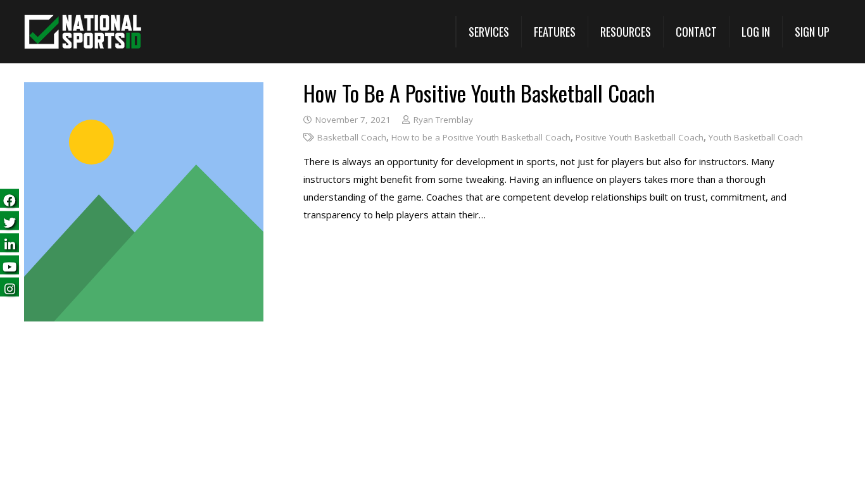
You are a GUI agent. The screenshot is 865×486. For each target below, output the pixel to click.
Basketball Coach (351, 137)
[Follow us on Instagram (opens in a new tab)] (9, 288)
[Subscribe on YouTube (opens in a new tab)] (9, 265)
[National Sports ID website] (82, 32)
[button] (488, 31)
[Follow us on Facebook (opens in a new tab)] (9, 199)
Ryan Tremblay (443, 119)
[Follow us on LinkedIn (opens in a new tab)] (9, 243)
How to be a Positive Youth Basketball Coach (479, 93)
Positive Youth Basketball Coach (640, 137)
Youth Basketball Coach (756, 137)
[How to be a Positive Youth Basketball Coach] (143, 91)
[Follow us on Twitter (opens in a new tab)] (9, 221)
